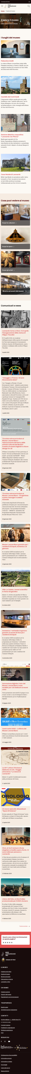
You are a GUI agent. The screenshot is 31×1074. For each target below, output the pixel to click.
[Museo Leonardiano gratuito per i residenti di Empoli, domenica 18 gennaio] (15, 533)
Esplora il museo (5, 974)
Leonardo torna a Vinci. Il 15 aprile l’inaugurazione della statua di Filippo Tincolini (15, 333)
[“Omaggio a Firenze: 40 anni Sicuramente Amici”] (15, 366)
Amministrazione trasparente (9, 1009)
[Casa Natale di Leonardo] (15, 163)
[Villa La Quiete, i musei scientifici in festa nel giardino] (15, 578)
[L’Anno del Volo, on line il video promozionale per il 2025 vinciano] (15, 887)
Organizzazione (5, 992)
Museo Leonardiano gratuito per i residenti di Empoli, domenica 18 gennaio (15, 546)
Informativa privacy (6, 1058)
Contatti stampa (5, 1025)
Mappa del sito (5, 1071)
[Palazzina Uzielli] (15, 49)
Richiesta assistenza (7, 1030)
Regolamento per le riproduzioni (10, 997)
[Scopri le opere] (15, 236)
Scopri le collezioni (8, 223)
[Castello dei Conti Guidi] (15, 85)
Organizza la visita (6, 971)
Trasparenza (6, 1003)
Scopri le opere (7, 246)
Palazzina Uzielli (7, 61)
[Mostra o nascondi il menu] (2, 6)
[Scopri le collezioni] (15, 212)
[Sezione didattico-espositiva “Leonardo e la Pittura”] (15, 123)
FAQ (2, 1032)
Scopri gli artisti (7, 270)
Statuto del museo (6, 994)
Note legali (4, 1064)
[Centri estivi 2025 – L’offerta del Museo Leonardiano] (15, 717)
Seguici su (5, 1037)
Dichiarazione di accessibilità (9, 1055)
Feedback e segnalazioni (8, 1027)
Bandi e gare (4, 1007)
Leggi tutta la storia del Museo (9, 23)
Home (2, 11)
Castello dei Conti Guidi (10, 97)
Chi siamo (4, 988)
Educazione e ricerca (7, 979)
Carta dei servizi (5, 1068)
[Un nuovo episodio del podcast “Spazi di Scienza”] (15, 797)
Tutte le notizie (23, 926)
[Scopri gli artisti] (15, 259)
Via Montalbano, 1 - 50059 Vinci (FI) (11, 1019)
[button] (28, 1)
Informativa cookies (6, 1061)
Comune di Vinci (5, 1)
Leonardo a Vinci (5, 981)
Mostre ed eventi (5, 976)
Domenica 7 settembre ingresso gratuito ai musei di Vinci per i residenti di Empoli (14, 632)
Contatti (4, 1016)
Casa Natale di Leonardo (10, 174)
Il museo (4, 967)
